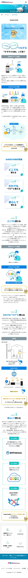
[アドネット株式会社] (7, 2)
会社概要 (24, 568)
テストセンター (16, 568)
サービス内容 (9, 568)
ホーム (2, 568)
